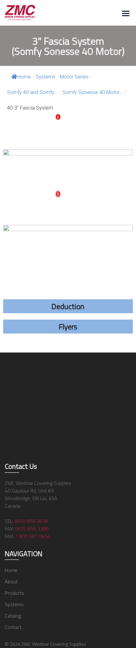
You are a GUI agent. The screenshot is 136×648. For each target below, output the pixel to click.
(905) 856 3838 (31, 521)
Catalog (13, 615)
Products (14, 593)
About (11, 581)
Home (24, 77)
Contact (13, 627)
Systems (14, 604)
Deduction (68, 306)
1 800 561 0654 (32, 536)
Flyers (68, 326)
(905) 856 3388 (32, 528)
